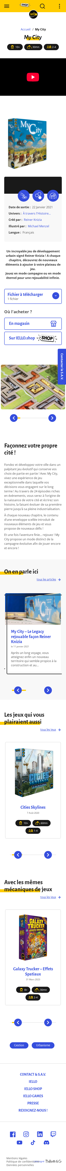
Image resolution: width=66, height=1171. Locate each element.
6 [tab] (31, 1022)
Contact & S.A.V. (33, 1074)
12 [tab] (52, 1022)
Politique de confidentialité (22, 1161)
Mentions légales (16, 1158)
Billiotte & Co (53, 1161)
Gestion (19, 1045)
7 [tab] (34, 1022)
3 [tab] (33, 418)
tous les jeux (48, 729)
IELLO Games (33, 1096)
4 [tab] (41, 418)
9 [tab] (41, 1022)
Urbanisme (43, 1045)
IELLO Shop (33, 1089)
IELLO (33, 1082)
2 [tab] (24, 418)
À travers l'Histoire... (37, 213)
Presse (33, 1103)
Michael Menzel (38, 226)
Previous (14, 418)
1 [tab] (13, 1022)
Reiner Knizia (33, 220)
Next (52, 418)
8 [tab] (38, 1022)
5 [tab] (28, 1022)
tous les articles (46, 579)
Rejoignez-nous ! (33, 1110)
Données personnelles (20, 1165)
